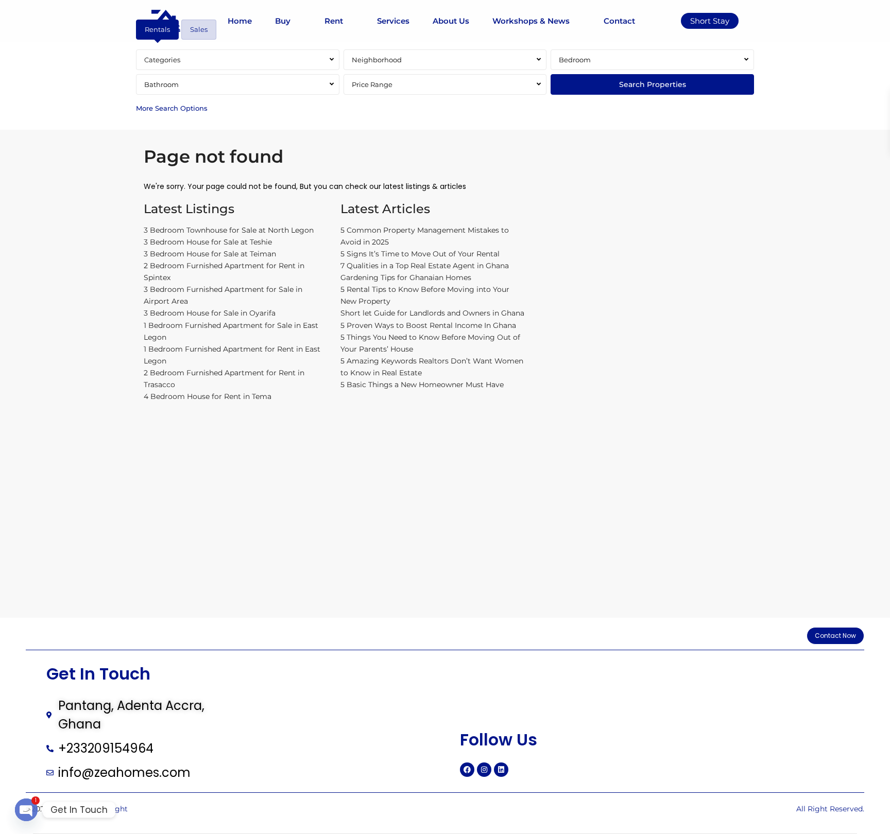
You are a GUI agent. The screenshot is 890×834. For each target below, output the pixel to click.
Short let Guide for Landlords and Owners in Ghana (432, 313)
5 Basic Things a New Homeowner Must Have (422, 384)
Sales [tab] (199, 29)
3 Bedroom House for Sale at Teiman (210, 253)
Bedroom (575, 60)
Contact (619, 21)
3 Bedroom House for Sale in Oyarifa (210, 313)
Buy (282, 21)
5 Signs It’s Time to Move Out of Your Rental (420, 253)
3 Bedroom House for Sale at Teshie (208, 242)
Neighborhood (377, 60)
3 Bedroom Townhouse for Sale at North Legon (229, 230)
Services (393, 21)
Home (240, 21)
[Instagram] (484, 769)
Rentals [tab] (157, 29)
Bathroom (161, 84)
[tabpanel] (445, 83)
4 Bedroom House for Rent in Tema (207, 396)
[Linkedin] (501, 769)
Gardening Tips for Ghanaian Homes (405, 277)
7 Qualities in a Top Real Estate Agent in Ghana (424, 265)
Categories (162, 60)
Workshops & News (531, 21)
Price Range (372, 84)
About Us (451, 21)
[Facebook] (467, 769)
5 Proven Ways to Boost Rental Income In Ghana (428, 325)
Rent (333, 21)
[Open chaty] (26, 809)
